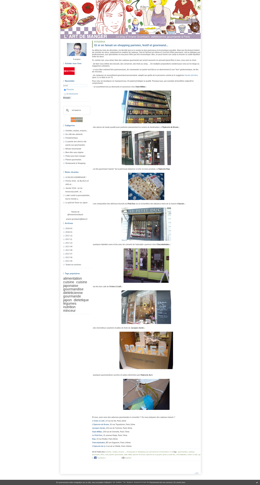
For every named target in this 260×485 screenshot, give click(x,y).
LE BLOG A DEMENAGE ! (75, 177)
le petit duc (171, 454)
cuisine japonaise (75, 284)
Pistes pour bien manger (75, 156)
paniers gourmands (116, 454)
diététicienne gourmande (73, 294)
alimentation (72, 278)
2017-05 (68, 261)
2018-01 (68, 232)
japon (67, 300)
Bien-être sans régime (74, 152)
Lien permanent (151, 452)
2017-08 (68, 250)
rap (199, 454)
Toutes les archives (73, 265)
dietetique (81, 300)
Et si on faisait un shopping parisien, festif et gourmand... (131, 45)
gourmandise (73, 289)
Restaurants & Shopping (75, 163)
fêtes (102, 454)
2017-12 (68, 236)
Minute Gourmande (73, 149)
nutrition (69, 307)
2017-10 (68, 243)
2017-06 (68, 257)
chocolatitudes (181, 454)
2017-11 (68, 239)
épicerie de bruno (139, 454)
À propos (76, 59)
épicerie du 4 (151, 454)
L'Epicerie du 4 (98, 446)
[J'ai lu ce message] (257, 482)
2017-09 (68, 247)
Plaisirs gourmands (73, 160)
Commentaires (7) (165, 452)
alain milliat (128, 454)
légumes (69, 303)
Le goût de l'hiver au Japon (76, 203)
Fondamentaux (71, 138)
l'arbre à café (192, 454)
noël (106, 454)
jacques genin (161, 454)
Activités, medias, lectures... (76, 131)
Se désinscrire (72, 94)
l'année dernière (191, 75)
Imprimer (127, 458)
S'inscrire (70, 89)
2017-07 (68, 254)
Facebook (100, 458)
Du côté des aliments (74, 134)
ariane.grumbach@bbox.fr (76, 219)
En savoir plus (179, 482)
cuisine (68, 282)
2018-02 (68, 228)
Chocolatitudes (98, 443)
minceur (69, 311)
